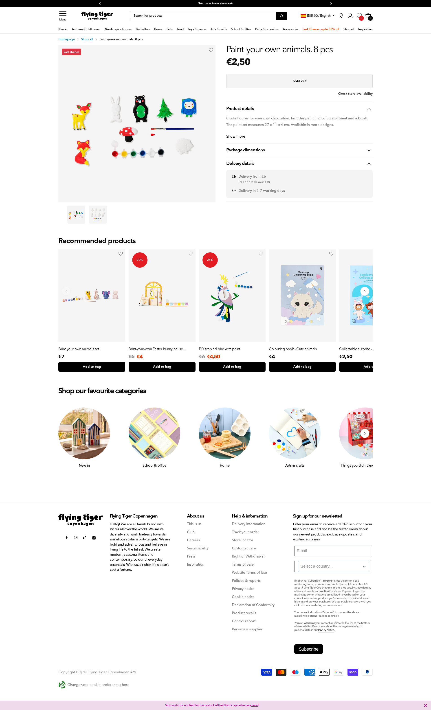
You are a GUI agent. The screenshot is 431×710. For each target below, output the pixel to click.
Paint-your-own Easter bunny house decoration (156, 349)
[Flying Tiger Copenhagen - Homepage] (97, 16)
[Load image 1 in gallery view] (76, 215)
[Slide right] (364, 433)
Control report (243, 621)
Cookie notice (243, 597)
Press (191, 556)
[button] (62, 16)
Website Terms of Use (249, 572)
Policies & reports (246, 580)
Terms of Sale (243, 564)
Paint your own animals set (78, 349)
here (254, 705)
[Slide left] (66, 433)
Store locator (242, 540)
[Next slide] (364, 291)
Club (191, 532)
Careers (193, 540)
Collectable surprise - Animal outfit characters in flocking (366, 349)
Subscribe (309, 649)
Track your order (245, 532)
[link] (341, 15)
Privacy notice (243, 589)
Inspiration (195, 564)
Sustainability (198, 548)
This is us (194, 524)
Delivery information (248, 524)
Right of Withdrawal (248, 556)
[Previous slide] (66, 291)
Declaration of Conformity (253, 605)
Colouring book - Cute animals (293, 349)
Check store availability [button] (355, 93)
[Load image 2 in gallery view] (98, 215)
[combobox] (333, 566)
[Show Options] (364, 566)
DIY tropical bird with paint (219, 349)
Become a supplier (247, 629)
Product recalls (244, 613)
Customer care (244, 548)
